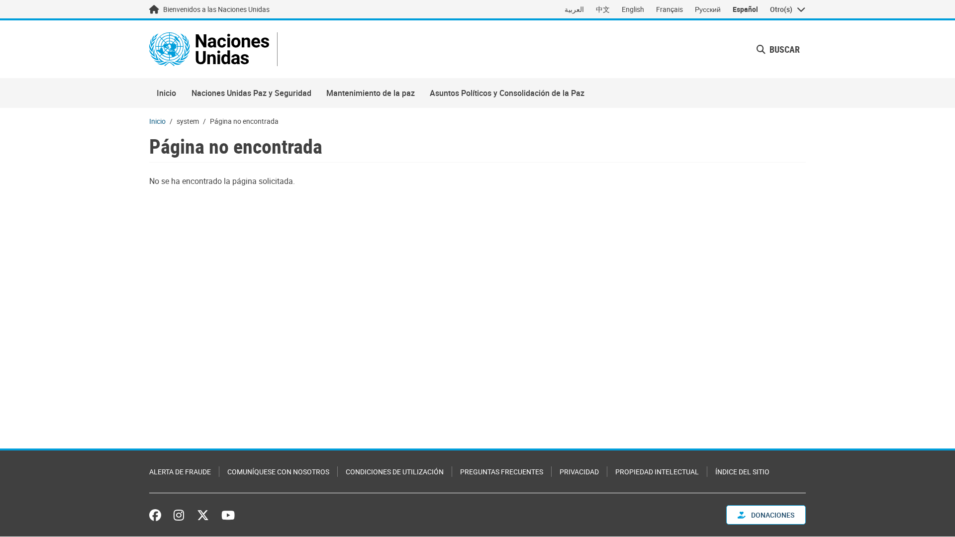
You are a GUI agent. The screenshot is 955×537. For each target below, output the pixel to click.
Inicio (166, 93)
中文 (603, 9)
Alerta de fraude (180, 471)
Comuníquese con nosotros (278, 471)
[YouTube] (228, 515)
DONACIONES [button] (772, 515)
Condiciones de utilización (395, 471)
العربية (574, 9)
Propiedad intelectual (657, 471)
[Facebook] (157, 515)
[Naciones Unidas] (209, 49)
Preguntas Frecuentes (501, 471)
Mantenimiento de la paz (370, 93)
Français (669, 9)
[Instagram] (179, 515)
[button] (778, 49)
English (633, 9)
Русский (708, 9)
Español (745, 9)
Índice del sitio (742, 471)
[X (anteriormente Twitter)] (203, 515)
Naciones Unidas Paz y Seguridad (251, 93)
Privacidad (579, 471)
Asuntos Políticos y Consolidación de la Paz (507, 93)
